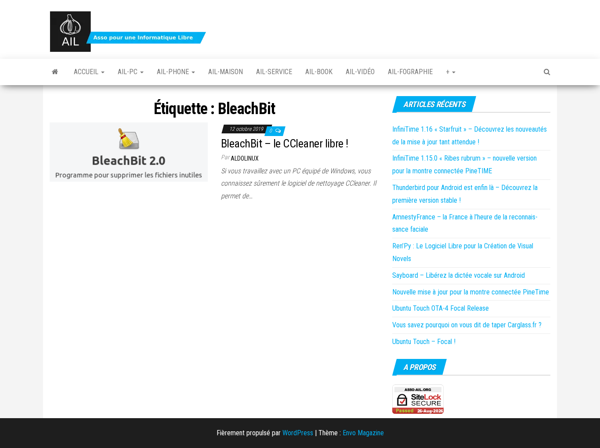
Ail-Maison (225, 72)
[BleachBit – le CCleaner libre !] (129, 151)
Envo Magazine (363, 433)
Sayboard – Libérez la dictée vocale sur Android (458, 275)
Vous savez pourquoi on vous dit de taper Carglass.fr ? (467, 325)
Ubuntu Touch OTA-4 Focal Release (440, 308)
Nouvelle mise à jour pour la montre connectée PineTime (470, 292)
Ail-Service (274, 72)
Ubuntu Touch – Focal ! (423, 341)
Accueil (87, 72)
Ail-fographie (410, 72)
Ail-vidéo (360, 72)
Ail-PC (128, 72)
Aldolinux (245, 158)
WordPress (297, 433)
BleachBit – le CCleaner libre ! (284, 143)
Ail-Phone (174, 72)
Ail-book (319, 72)
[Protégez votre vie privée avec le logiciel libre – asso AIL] (55, 72)
